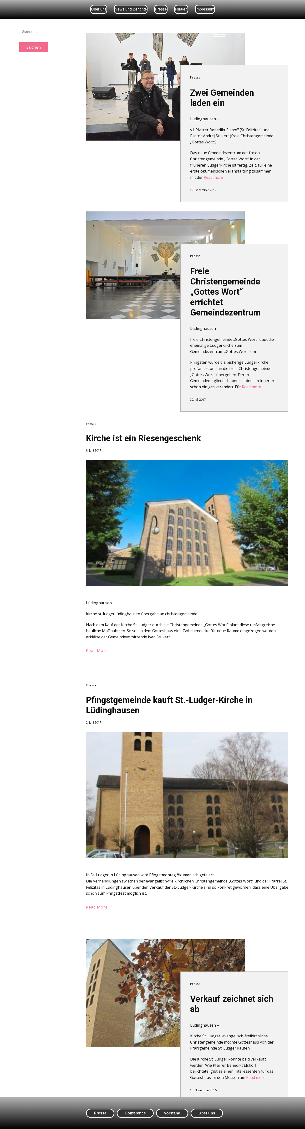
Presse (161, 9)
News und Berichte (131, 9)
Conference (135, 1113)
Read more (213, 177)
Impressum (205, 9)
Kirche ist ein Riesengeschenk (143, 438)
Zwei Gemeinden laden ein (222, 98)
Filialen (181, 9)
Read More (97, 650)
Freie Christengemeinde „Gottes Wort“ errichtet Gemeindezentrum (225, 292)
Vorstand (172, 1113)
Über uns (99, 9)
